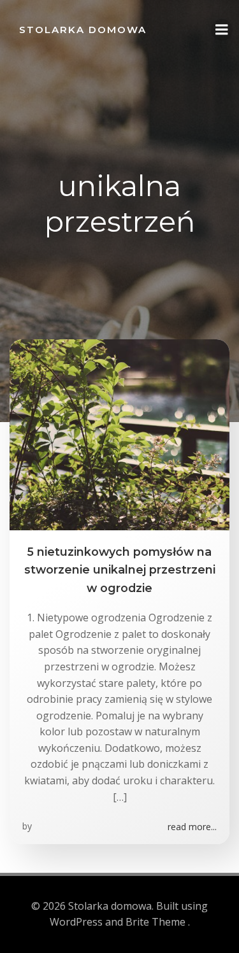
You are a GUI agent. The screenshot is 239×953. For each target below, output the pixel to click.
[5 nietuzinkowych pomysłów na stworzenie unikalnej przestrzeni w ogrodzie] (119, 434)
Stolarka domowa (83, 30)
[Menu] (222, 30)
